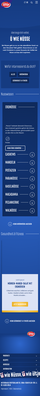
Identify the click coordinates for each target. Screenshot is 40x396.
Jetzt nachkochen (20, 304)
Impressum (4, 388)
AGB (10, 388)
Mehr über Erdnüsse (14, 148)
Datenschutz (17, 388)
